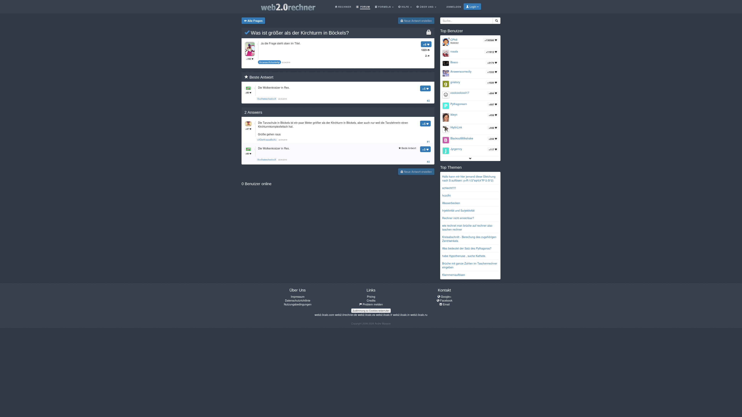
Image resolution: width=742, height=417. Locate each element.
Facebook (445, 300)
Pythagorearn (458, 104)
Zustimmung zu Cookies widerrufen (371, 310)
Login (473, 6)
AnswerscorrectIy (460, 71)
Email (446, 304)
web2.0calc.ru (418, 315)
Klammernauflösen (453, 275)
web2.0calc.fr (384, 315)
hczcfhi (446, 195)
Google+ (445, 296)
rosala (454, 51)
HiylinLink (456, 127)
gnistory (455, 82)
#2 (428, 101)
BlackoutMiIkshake (461, 138)
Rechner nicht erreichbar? (458, 218)
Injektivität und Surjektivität (458, 210)
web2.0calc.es (366, 315)
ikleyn (453, 114)
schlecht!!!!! (449, 188)
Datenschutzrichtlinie (297, 300)
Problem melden (372, 304)
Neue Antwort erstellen (417, 21)
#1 (428, 141)
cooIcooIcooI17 (459, 93)
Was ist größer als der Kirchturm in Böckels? (299, 33)
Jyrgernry (456, 149)
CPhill (453, 40)
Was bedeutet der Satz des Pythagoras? (466, 248)
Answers (253, 112)
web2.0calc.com (324, 315)
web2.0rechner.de (346, 315)
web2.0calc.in (401, 315)
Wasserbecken (451, 203)
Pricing (371, 296)
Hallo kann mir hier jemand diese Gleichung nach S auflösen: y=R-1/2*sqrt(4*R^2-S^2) (468, 178)
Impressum (298, 296)
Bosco (454, 62)
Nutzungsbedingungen (297, 304)
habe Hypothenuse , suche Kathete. (464, 256)
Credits (371, 300)
